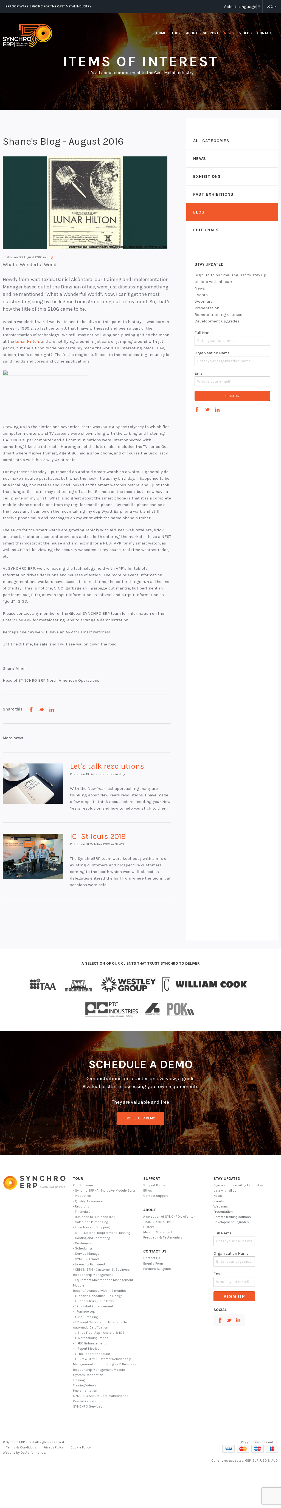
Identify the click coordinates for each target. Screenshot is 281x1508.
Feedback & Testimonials (162, 1237)
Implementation (85, 1390)
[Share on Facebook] (31, 709)
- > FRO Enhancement (89, 1343)
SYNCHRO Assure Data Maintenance (100, 1396)
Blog (198, 212)
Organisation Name (212, 353)
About (191, 33)
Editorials (206, 230)
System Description (88, 1375)
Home (161, 33)
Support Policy (154, 1185)
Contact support (155, 1196)
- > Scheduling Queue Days (93, 1301)
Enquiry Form (153, 1263)
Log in (272, 7)
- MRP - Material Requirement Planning (101, 1233)
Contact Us (151, 1258)
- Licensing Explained (89, 1264)
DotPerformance (33, 1452)
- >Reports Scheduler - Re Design (98, 1296)
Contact (265, 33)
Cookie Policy (81, 1447)
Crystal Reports (84, 1401)
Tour (176, 33)
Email (199, 373)
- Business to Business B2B (94, 1217)
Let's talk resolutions (107, 766)
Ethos (147, 1190)
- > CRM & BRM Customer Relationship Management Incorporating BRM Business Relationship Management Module (104, 1364)
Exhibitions (207, 176)
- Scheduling (82, 1248)
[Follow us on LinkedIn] (217, 409)
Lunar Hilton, (28, 341)
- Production (82, 1196)
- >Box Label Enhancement (93, 1306)
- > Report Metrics (86, 1348)
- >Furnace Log (84, 1311)
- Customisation (85, 1243)
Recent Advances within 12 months (99, 1291)
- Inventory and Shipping (91, 1227)
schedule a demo (140, 1118)
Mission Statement (157, 1232)
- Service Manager (86, 1254)
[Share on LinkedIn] (51, 709)
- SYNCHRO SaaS (86, 1259)
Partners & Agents (157, 1269)
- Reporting (81, 1206)
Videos (245, 33)
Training (79, 1380)
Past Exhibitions (213, 194)
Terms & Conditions (21, 1447)
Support (210, 33)
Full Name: (204, 332)
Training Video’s (85, 1385)
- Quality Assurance (88, 1201)
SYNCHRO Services (87, 1406)
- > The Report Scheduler (91, 1354)
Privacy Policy (53, 1447)
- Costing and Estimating (91, 1238)
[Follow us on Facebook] (197, 409)
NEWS (199, 158)
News (229, 33)
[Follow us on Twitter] (207, 409)
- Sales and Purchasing (90, 1222)
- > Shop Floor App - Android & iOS (99, 1333)
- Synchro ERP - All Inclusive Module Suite (104, 1190)
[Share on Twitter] (41, 709)
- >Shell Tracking (85, 1317)
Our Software (83, 1185)
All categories (211, 140)
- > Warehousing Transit (90, 1338)
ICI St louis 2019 (98, 836)
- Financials (82, 1212)
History (148, 1227)
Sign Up (232, 396)
